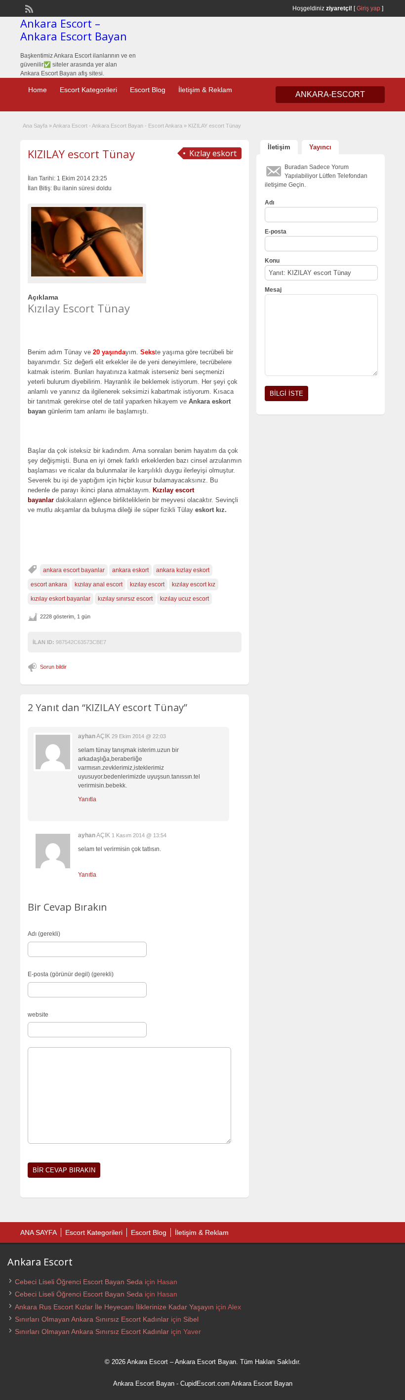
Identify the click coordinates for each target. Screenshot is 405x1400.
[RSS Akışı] (28, 8)
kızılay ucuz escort (184, 598)
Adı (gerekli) (44, 933)
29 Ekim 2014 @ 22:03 (139, 736)
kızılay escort (147, 584)
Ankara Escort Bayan (143, 1383)
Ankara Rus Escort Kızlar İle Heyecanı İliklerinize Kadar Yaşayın (114, 1307)
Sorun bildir (53, 667)
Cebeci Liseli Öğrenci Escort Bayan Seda (79, 1282)
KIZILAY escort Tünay (81, 153)
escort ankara (49, 584)
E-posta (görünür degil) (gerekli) (71, 974)
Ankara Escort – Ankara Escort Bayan (73, 29)
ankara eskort (130, 570)
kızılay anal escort (98, 584)
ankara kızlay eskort (182, 570)
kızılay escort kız (193, 584)
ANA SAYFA (38, 1232)
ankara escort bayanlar (74, 570)
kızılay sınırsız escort (125, 598)
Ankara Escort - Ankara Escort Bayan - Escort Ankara (117, 126)
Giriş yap (368, 8)
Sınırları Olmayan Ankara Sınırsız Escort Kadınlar (92, 1319)
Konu (272, 260)
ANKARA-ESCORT (330, 94)
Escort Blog (147, 90)
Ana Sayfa (35, 126)
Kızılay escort (173, 490)
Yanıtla (87, 799)
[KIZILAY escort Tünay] (87, 241)
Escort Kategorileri (88, 90)
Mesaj (273, 289)
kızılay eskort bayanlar (60, 598)
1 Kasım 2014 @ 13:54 (139, 835)
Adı (269, 202)
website (38, 1014)
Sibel (191, 1319)
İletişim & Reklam (205, 90)
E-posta (275, 231)
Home (37, 90)
